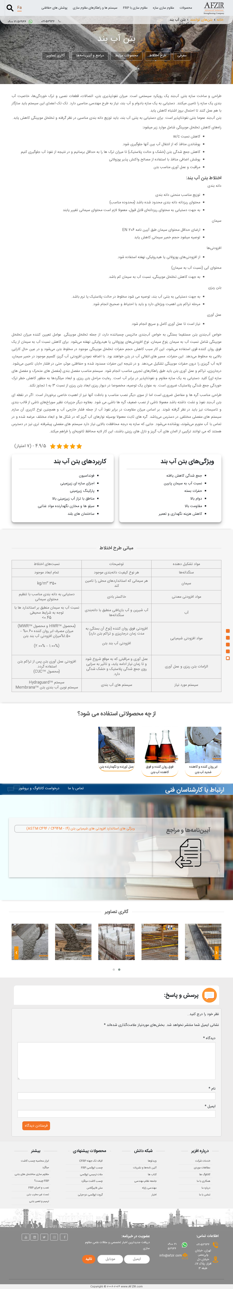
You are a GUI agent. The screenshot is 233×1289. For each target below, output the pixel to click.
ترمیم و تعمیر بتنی (39, 1201)
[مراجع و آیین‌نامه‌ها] (228, 651)
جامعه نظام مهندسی (145, 1181)
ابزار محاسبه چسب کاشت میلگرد (35, 1164)
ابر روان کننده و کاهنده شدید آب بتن (203, 769)
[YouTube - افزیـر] (26, 1237)
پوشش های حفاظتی (54, 8)
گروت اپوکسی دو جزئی (90, 1194)
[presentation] (216, 953)
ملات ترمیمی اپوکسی (91, 1174)
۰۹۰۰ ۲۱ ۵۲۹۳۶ (17, 22)
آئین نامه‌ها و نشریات (145, 1167)
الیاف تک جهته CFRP (91, 1161)
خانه (220, 20)
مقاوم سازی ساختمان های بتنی (32, 1174)
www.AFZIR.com (132, 1286)
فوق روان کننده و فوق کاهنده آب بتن (160, 769)
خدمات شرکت (202, 1161)
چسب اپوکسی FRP (92, 1167)
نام (212, 1089)
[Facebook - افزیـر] (64, 1237)
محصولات (186, 8)
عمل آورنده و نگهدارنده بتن (117, 767)
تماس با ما (76, 788)
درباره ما (206, 1188)
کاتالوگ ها (204, 1174)
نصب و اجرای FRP (38, 1187)
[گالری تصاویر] (228, 658)
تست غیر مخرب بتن (38, 1194)
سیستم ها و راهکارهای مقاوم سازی (95, 8)
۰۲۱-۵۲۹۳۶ (48, 21)
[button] (119, 969)
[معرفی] (228, 631)
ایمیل (210, 1106)
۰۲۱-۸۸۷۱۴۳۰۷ (48, 30)
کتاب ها (152, 1174)
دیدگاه (209, 1038)
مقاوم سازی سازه (163, 8)
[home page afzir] (214, 8)
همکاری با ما (203, 1181)
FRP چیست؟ (41, 1181)
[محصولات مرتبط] (228, 644)
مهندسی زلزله (149, 1188)
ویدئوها (152, 1161)
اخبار (154, 1194)
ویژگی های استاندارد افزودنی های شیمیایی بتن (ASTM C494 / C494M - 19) (80, 828)
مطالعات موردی (202, 1167)
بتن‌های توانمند (201, 20)
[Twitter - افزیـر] (44, 1237)
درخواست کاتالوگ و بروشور (39, 788)
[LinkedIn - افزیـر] (34, 1237)
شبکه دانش (184, 24)
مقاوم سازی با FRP (135, 8)
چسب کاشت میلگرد (92, 1181)
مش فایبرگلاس (95, 1188)
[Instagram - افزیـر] (54, 1237)
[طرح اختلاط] (228, 638)
